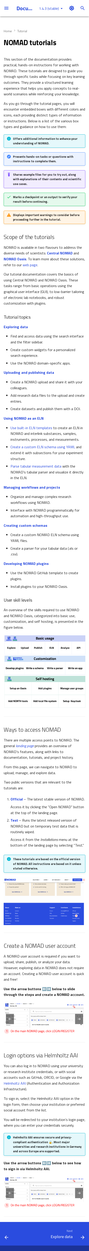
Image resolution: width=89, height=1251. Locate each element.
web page (30, 265)
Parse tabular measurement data (35, 466)
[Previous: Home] (6, 1235)
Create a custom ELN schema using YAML (42, 447)
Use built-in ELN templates (31, 428)
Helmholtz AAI (15, 1083)
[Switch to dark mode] (71, 8)
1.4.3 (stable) (49, 8)
